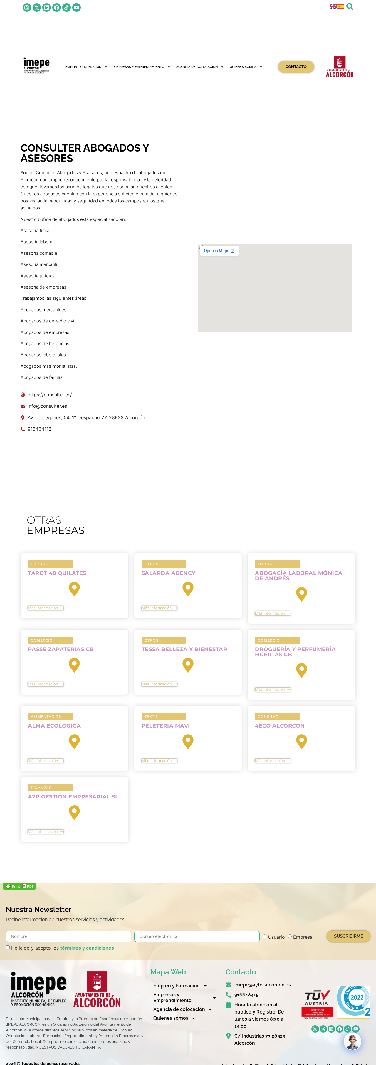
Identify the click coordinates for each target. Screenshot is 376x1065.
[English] (333, 6)
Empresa (303, 937)
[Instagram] (27, 7)
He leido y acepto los (62, 948)
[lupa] (349, 6)
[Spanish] (341, 6)
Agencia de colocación (197, 67)
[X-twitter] (37, 7)
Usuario (276, 937)
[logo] (36, 65)
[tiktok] (66, 7)
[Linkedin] (46, 7)
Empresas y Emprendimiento (139, 67)
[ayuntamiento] (339, 67)
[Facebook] (56, 7)
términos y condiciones (87, 948)
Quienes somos (243, 67)
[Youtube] (76, 7)
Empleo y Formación (83, 67)
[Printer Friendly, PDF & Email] (19, 888)
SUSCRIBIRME (348, 936)
